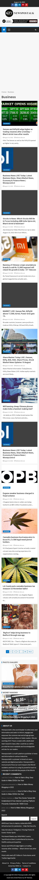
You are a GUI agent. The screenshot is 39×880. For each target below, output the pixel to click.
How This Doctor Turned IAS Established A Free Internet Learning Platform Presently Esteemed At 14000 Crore (18, 801)
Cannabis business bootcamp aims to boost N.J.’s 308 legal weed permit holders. (19, 539)
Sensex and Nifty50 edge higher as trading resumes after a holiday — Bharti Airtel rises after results (18, 131)
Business (6, 123)
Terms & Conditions (29, 863)
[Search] (35, 30)
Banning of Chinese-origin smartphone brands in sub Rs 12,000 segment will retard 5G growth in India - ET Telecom (19, 267)
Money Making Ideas (10, 711)
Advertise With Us (14, 866)
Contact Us (27, 866)
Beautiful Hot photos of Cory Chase (18, 687)
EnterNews (18, 878)
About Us (5, 863)
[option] (19, 676)
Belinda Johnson (20, 137)
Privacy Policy (15, 863)
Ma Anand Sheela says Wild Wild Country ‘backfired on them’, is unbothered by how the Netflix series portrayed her (17, 839)
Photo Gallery (9, 683)
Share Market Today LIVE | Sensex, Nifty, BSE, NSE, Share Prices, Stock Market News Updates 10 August (18, 359)
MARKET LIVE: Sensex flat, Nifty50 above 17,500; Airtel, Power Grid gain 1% (19, 313)
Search (4, 815)
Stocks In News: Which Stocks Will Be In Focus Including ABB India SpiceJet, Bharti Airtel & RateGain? (19, 221)
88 (25, 651)
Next (30, 651)
